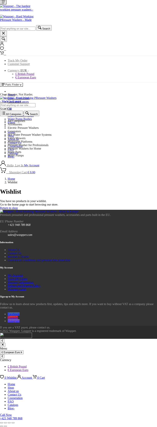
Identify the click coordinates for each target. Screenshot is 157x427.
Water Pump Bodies (20, 119)
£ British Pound (24, 74)
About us (13, 391)
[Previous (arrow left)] (1, 426)
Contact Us (14, 253)
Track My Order (17, 60)
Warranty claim (17, 289)
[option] (82, 121)
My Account (15, 275)
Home (11, 178)
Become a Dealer (18, 256)
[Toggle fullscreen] (5, 422)
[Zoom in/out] (1, 422)
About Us (14, 249)
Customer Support (19, 64)
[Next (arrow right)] (5, 426)
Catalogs (13, 404)
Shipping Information (21, 282)
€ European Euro (25, 77)
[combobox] (17, 29)
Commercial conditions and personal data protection (39, 260)
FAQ (11, 401)
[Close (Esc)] (13, 422)
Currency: (17, 70)
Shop (11, 387)
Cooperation (15, 398)
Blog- (11, 408)
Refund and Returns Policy (24, 285)
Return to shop (9, 208)
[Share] (9, 422)
